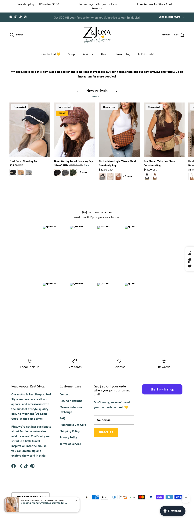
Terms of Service (70, 444)
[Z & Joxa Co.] (97, 34)
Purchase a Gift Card (73, 424)
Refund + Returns (71, 401)
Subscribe (110, 17)
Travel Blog (123, 54)
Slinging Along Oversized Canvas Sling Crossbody (44, 502)
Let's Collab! (146, 54)
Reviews (87, 54)
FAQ (62, 418)
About (104, 54)
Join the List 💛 (50, 54)
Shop (71, 54)
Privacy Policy (68, 437)
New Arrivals (97, 90)
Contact (65, 394)
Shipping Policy (70, 431)
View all (97, 96)
